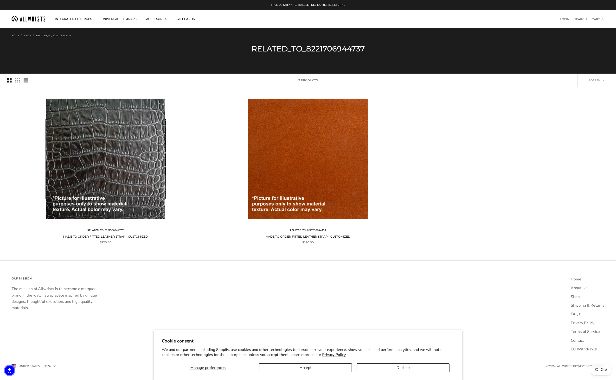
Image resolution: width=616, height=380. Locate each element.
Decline (403, 367)
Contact (577, 340)
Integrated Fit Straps (73, 19)
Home (15, 35)
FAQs (575, 314)
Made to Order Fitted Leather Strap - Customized (105, 236)
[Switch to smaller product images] (17, 80)
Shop (27, 35)
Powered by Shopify (588, 366)
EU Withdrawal (584, 349)
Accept (306, 367)
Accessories (156, 19)
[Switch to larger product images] (9, 80)
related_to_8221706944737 (53, 35)
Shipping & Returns (587, 305)
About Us (579, 288)
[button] (9, 370)
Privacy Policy (334, 354)
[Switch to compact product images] (26, 80)
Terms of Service (585, 331)
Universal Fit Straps (119, 19)
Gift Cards (186, 19)
